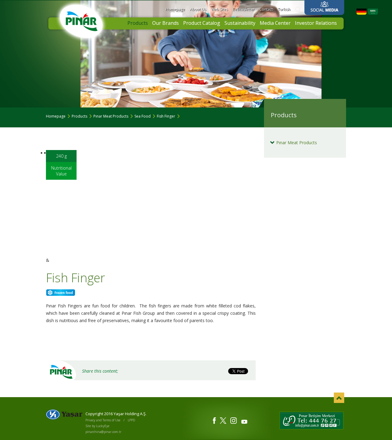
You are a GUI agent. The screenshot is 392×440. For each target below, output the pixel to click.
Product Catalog (201, 23)
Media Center (275, 23)
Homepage (175, 9)
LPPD (131, 420)
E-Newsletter (243, 9)
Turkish (284, 9)
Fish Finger (166, 116)
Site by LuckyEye (97, 426)
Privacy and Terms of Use (102, 420)
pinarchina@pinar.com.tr (103, 432)
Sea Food (142, 116)
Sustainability (239, 23)
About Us (198, 9)
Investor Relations (316, 23)
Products (137, 23)
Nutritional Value (61, 171)
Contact (266, 9)
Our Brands (165, 23)
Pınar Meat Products (110, 116)
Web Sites (219, 9)
